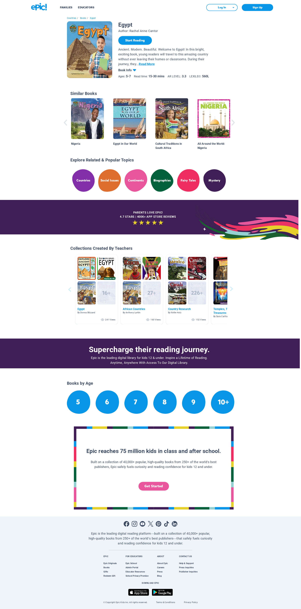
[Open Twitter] (150, 524)
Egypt (93, 18)
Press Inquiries (186, 567)
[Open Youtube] (142, 524)
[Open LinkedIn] (174, 524)
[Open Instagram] (134, 524)
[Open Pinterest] (158, 524)
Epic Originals (110, 563)
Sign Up (258, 7)
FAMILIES (66, 7)
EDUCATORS (86, 7)
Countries (71, 18)
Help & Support (186, 563)
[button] (96, 289)
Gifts (105, 572)
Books (83, 18)
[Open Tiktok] (166, 524)
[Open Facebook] (126, 524)
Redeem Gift (109, 576)
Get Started (153, 486)
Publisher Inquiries (188, 572)
